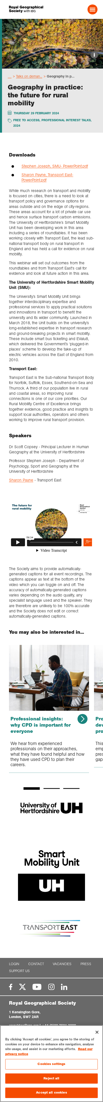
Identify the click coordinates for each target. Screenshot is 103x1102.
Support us (19, 971)
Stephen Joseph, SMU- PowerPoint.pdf (55, 166)
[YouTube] (37, 987)
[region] (51, 1063)
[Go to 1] (32, 788)
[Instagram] (51, 987)
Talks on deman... (29, 76)
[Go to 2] (52, 788)
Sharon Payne (21, 480)
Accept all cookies (51, 1093)
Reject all (51, 1078)
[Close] (97, 1032)
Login (14, 964)
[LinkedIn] (64, 987)
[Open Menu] (93, 9)
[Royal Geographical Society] (26, 9)
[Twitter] (22, 987)
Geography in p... (60, 76)
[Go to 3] (71, 788)
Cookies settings (51, 1064)
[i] (52, 64)
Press (85, 964)
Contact (36, 964)
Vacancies (62, 964)
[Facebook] (10, 987)
